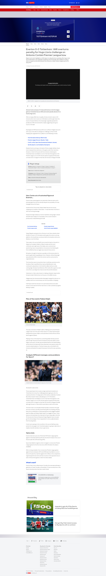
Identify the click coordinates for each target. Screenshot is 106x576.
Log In (78, 2)
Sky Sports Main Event (44, 547)
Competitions (66, 9)
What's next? (31, 462)
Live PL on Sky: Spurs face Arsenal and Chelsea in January (42, 142)
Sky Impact (56, 557)
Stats (35, 43)
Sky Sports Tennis (43, 557)
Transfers (55, 9)
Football (28, 9)
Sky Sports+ (42, 562)
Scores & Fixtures (44, 9)
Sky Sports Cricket (43, 552)
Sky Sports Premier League (45, 549)
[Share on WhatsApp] (35, 106)
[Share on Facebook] (27, 106)
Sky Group (56, 552)
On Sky (72, 9)
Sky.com (55, 547)
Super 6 (27, 549)
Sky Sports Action (43, 559)
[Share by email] (39, 106)
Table (39, 43)
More (78, 9)
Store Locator (56, 559)
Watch (38, 9)
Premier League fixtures (34, 140)
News (34, 9)
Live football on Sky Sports (43, 144)
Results (43, 140)
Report (27, 43)
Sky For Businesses (57, 554)
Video (31, 43)
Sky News (55, 549)
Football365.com (29, 552)
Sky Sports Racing (43, 564)
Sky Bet (27, 547)
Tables (50, 9)
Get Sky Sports (72, 2)
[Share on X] (31, 106)
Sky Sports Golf (43, 554)
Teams (59, 9)
